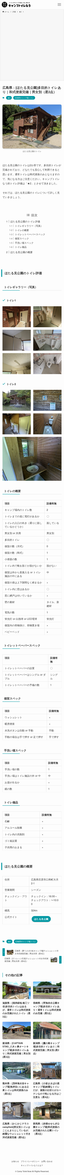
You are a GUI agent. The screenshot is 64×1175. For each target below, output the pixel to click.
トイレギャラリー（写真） (29, 225)
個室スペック (22, 238)
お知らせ (15, 1161)
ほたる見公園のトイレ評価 (25, 221)
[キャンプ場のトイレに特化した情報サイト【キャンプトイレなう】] (16, 4)
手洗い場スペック (24, 242)
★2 (9, 97)
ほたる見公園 (41, 919)
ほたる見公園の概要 (21, 252)
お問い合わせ (47, 1161)
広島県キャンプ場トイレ (24, 97)
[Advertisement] (32, 46)
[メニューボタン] (59, 4)
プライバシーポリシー (30, 1161)
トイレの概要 (22, 230)
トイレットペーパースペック (30, 234)
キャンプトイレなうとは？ (32, 1165)
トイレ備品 (21, 246)
